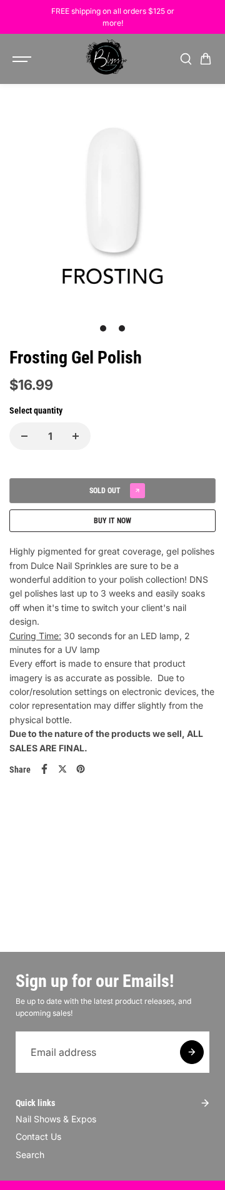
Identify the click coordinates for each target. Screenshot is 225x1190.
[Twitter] (62, 768)
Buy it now (112, 520)
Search (30, 1154)
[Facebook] (44, 768)
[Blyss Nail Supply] (106, 59)
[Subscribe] (192, 1052)
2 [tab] (122, 328)
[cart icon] (206, 59)
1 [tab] (103, 328)
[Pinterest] (80, 768)
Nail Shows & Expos (56, 1119)
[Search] (186, 59)
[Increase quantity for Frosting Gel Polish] (75, 436)
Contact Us (38, 1136)
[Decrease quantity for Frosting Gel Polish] (24, 436)
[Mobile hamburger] (23, 59)
